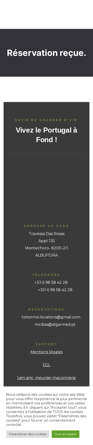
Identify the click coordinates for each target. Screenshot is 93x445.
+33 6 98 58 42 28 (51, 282)
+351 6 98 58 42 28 (55, 290)
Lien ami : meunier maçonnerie (46, 377)
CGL (46, 365)
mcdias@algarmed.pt (55, 324)
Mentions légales (47, 352)
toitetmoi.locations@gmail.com (51, 317)
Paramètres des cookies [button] (27, 434)
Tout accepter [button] (66, 434)
